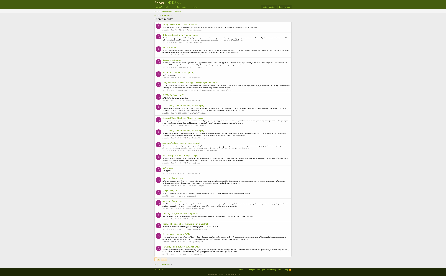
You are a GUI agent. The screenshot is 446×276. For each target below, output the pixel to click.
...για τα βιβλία (197, 42)
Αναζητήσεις (196, 163)
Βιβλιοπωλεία (197, 30)
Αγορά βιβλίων (169, 47)
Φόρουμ (168, 7)
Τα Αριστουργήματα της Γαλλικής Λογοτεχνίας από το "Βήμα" (190, 82)
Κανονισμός (260, 270)
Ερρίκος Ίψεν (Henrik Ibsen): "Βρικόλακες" (181, 213)
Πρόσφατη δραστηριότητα (163, 11)
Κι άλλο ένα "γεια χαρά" (173, 95)
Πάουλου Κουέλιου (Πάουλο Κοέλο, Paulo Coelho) (185, 223)
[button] (173, 7)
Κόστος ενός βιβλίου (171, 60)
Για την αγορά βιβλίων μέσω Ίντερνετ (179, 24)
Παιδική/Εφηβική (199, 113)
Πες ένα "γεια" (197, 78)
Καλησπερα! (168, 168)
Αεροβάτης (166, 30)
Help (279, 270)
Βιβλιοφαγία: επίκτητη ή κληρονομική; (180, 35)
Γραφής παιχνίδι (170, 190)
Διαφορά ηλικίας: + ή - (172, 178)
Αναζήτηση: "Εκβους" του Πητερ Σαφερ (180, 155)
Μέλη (195, 7)
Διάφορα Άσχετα (198, 186)
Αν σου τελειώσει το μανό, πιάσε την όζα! (181, 143)
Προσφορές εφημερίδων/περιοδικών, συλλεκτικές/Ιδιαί (213, 90)
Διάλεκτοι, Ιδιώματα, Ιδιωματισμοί (204, 150)
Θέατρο (195, 219)
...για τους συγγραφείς (199, 229)
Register (178, 11)
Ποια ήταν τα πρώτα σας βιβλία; (177, 234)
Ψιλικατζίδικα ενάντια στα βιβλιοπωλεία (181, 246)
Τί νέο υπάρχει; (182, 7)
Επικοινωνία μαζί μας (247, 270)
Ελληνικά (159, 270)
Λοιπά (193, 196)
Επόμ (163, 259)
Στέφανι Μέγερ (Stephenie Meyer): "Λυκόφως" (183, 105)
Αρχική (159, 7)
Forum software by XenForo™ (223, 274)
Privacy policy (271, 270)
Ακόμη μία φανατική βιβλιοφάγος (178, 72)
